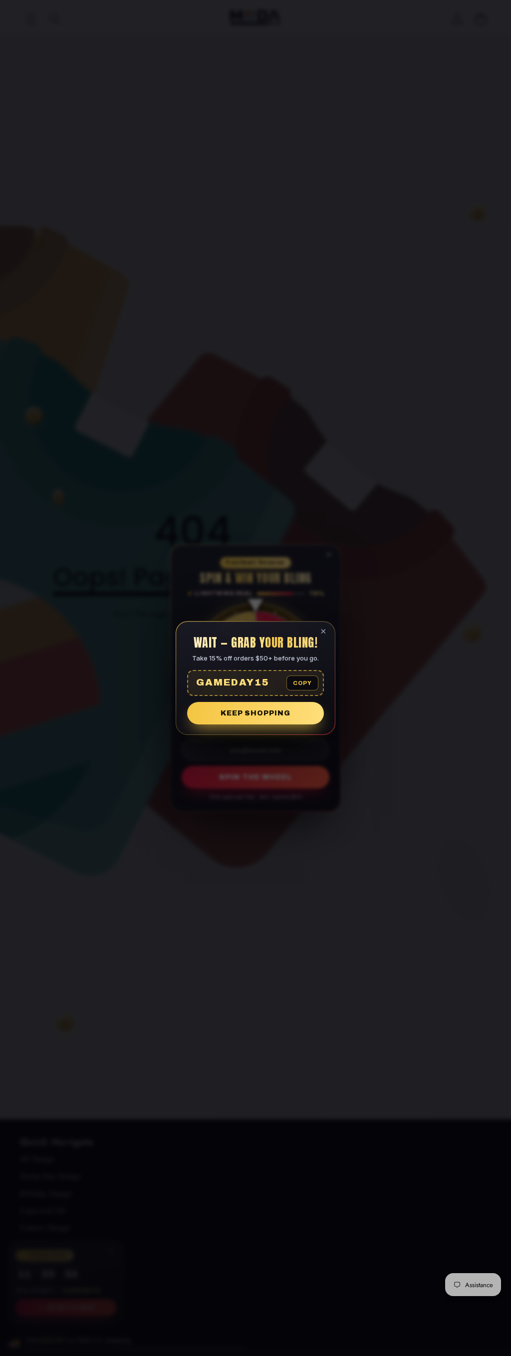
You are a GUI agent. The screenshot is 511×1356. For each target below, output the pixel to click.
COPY (302, 683)
